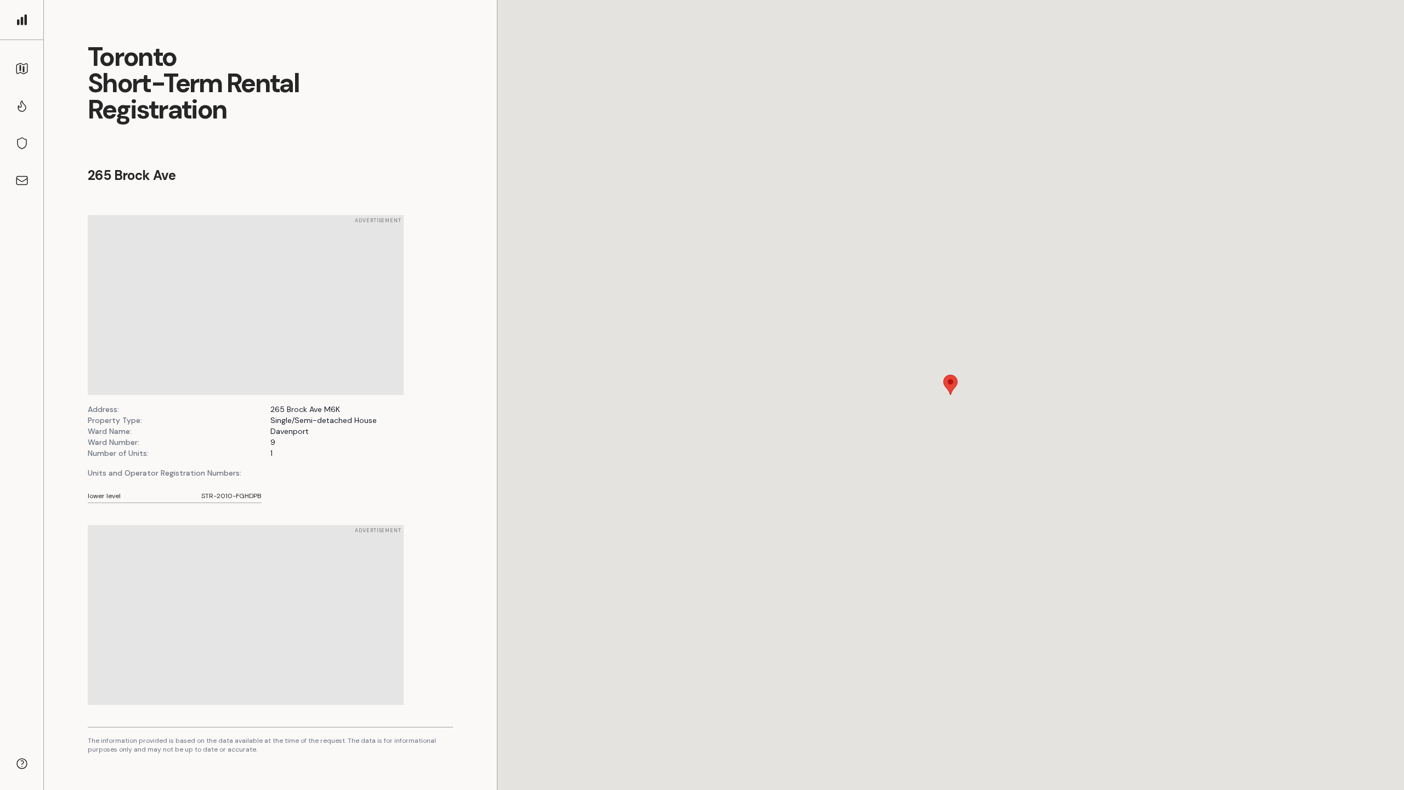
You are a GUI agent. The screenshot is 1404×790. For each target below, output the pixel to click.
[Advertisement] (246, 305)
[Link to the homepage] (22, 19)
